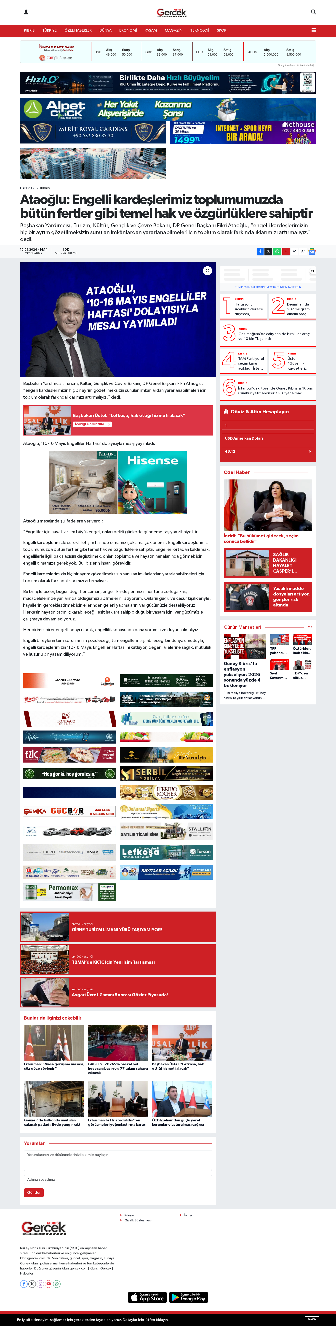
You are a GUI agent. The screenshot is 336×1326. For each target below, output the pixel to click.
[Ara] (313, 12)
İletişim (189, 1215)
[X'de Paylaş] (268, 251)
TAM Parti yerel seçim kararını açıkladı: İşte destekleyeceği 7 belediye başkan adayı (251, 364)
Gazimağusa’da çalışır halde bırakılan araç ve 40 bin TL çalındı (274, 336)
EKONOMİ (128, 30)
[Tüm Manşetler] (310, 627)
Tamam (311, 1319)
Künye (129, 1215)
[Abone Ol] (312, 251)
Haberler (27, 188)
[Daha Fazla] (286, 251)
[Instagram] (40, 1284)
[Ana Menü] (314, 31)
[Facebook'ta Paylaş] (260, 251)
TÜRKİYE (49, 30)
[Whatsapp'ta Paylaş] (277, 251)
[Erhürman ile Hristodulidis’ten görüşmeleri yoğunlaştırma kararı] (118, 1099)
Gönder (34, 1193)
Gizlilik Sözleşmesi (138, 1220)
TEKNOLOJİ (199, 30)
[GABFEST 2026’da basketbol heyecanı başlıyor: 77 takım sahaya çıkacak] (118, 1043)
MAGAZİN (173, 30)
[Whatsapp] (57, 1284)
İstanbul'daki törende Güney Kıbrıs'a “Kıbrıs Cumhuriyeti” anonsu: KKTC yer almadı (275, 391)
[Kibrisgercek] (171, 12)
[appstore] (147, 1297)
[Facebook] (24, 1284)
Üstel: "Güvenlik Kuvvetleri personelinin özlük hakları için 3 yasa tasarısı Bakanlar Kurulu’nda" (298, 364)
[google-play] (188, 1297)
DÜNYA (105, 30)
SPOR (221, 30)
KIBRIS (29, 30)
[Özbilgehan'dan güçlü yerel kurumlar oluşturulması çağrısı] (182, 1099)
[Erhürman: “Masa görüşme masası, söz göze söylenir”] (54, 1043)
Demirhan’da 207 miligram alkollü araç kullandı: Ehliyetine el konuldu (298, 310)
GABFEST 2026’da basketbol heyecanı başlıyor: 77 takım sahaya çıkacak (118, 1068)
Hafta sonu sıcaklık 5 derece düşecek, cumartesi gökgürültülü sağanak (249, 310)
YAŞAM (151, 30)
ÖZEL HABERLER (78, 30)
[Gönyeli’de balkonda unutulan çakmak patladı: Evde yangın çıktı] (54, 1099)
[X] (32, 1284)
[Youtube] (48, 1284)
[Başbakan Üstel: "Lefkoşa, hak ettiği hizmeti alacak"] (182, 1043)
